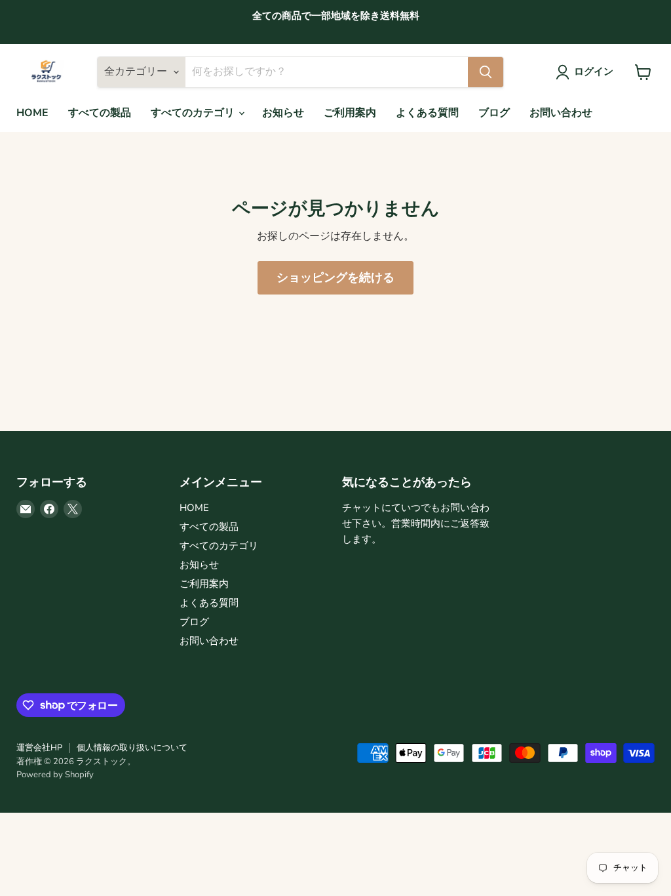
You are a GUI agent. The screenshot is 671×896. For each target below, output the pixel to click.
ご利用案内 (350, 113)
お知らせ (283, 113)
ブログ (494, 113)
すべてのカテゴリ (194, 113)
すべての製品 (99, 113)
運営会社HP (39, 748)
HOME (32, 113)
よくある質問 (427, 113)
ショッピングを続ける (335, 277)
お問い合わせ (560, 113)
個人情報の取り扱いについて (132, 748)
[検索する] (485, 72)
